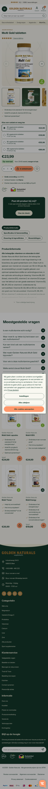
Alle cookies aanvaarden (24, 409)
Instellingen (24, 396)
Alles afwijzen (24, 402)
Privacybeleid (13, 390)
